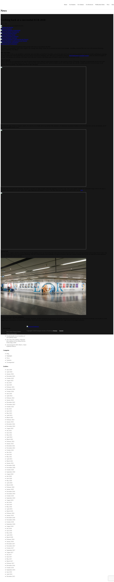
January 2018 (10, 541)
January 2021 (10, 463)
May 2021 (9, 456)
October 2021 (10, 450)
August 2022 (10, 428)
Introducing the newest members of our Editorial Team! (16, 336)
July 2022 (9, 430)
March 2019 (10, 511)
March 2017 (10, 561)
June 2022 (9, 432)
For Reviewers (89, 4)
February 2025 (10, 387)
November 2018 (11, 519)
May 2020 (9, 480)
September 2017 (11, 550)
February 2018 (10, 539)
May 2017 (9, 559)
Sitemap (55, 330)
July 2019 (9, 502)
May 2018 (9, 533)
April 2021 (9, 459)
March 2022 (10, 439)
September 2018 (11, 524)
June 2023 (9, 411)
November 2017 (11, 546)
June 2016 (9, 572)
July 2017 (9, 554)
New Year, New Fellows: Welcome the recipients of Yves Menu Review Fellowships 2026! (16, 341)
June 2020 (9, 478)
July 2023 (9, 409)
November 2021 (11, 448)
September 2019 (11, 498)
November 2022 (11, 426)
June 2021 (9, 454)
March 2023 (10, 417)
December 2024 (11, 389)
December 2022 (11, 424)
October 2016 (10, 567)
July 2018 (9, 528)
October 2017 (10, 548)
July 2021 (9, 452)
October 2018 (10, 522)
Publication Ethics (100, 4)
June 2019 (9, 504)
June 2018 (9, 530)
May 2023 (9, 413)
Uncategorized (10, 362)
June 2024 (9, 393)
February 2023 (10, 419)
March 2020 (10, 485)
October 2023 (10, 406)
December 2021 (11, 446)
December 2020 (11, 465)
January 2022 (10, 443)
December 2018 (11, 517)
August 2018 (10, 526)
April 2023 (9, 415)
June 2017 (9, 556)
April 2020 (9, 483)
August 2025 (10, 380)
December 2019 (11, 491)
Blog (8, 353)
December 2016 (11, 565)
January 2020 (10, 489)
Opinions (9, 360)
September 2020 (11, 472)
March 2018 (10, 537)
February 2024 (10, 398)
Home (65, 4)
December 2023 (11, 402)
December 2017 (11, 543)
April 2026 (9, 372)
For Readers (72, 4)
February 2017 (10, 563)
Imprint (61, 330)
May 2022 (9, 435)
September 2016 (11, 570)
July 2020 (9, 476)
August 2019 (10, 500)
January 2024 (10, 400)
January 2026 (10, 374)
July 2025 (9, 382)
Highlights (9, 356)
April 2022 (9, 437)
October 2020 (10, 469)
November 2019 (11, 493)
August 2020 (10, 474)
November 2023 (11, 404)
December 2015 (11, 576)
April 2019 (9, 509)
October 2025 (10, 378)
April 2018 (9, 535)
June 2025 (9, 385)
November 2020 (11, 467)
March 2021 (10, 461)
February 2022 (10, 441)
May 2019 (9, 506)
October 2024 (10, 391)
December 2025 (11, 376)
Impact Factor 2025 (12, 333)
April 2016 (9, 574)
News (108, 4)
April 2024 (9, 395)
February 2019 (10, 513)
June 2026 (9, 369)
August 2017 (10, 552)
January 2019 (10, 515)
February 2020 (10, 487)
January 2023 (10, 422)
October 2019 (10, 496)
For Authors (81, 4)
